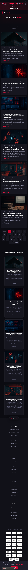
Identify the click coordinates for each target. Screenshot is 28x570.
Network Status (14, 484)
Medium (14, 521)
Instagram (14, 512)
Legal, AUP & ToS (14, 492)
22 (20, 239)
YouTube (14, 515)
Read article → (6, 60)
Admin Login (23, 0)
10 (19, 234)
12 (3, 237)
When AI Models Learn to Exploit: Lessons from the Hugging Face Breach (14, 303)
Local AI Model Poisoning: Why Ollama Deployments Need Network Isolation (14, 366)
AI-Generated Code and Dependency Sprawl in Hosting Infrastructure (14, 399)
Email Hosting (14, 440)
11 (23, 234)
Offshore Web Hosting (14, 429)
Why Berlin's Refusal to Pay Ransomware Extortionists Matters (14, 271)
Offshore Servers (14, 438)
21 (16, 239)
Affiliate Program (14, 461)
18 (3, 239)
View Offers (14, 8)
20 (11, 239)
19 (7, 239)
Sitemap (14, 472)
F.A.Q (14, 486)
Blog (14, 466)
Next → (16, 242)
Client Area (14, 481)
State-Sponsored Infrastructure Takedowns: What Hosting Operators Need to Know (13, 115)
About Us (14, 458)
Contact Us (14, 498)
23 (24, 239)
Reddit (14, 518)
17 (24, 237)
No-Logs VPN (14, 446)
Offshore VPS (14, 435)
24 (10, 242)
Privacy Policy (14, 489)
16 (20, 237)
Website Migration (14, 449)
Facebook (14, 507)
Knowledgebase (14, 469)
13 (7, 237)
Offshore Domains (14, 443)
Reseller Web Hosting (14, 432)
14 (11, 237)
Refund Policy (14, 495)
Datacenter (14, 463)
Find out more (19, 564)
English (7, 568)
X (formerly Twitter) (14, 509)
